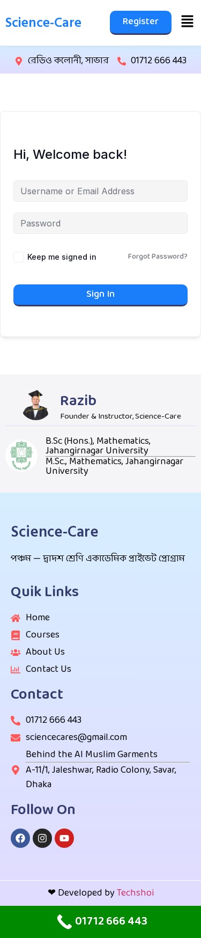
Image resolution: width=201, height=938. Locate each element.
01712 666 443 (159, 61)
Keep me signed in (61, 256)
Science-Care (43, 23)
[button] (187, 22)
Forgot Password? (158, 257)
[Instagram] (42, 838)
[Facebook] (20, 838)
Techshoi (135, 893)
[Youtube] (64, 838)
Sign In (100, 294)
